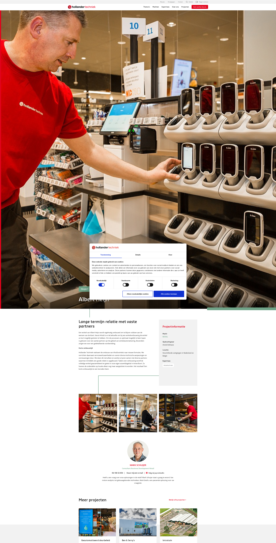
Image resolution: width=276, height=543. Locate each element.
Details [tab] (138, 255)
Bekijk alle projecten (177, 500)
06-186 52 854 (117, 473)
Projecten (185, 7)
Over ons (175, 7)
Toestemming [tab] (105, 255)
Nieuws (162, 2)
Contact (180, 2)
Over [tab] (170, 255)
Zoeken (191, 2)
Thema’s (146, 7)
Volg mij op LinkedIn (156, 473)
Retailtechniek (168, 365)
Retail (165, 337)
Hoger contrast (203, 2)
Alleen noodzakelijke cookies (138, 294)
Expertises (165, 7)
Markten (156, 7)
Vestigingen (171, 2)
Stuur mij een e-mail (135, 473)
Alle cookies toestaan (169, 294)
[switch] (126, 284)
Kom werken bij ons (199, 7)
